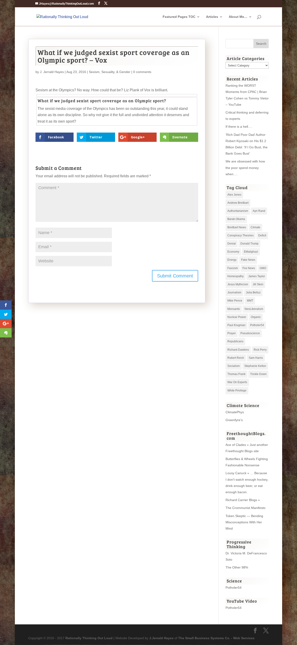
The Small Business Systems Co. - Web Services (216, 638)
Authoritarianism (237, 211)
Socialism (233, 366)
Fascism (232, 268)
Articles (212, 17)
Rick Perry (260, 349)
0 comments (142, 72)
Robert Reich (235, 357)
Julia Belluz (253, 292)
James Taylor (256, 276)
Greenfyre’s (234, 420)
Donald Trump (249, 243)
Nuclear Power (236, 317)
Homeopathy (235, 276)
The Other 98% (237, 567)
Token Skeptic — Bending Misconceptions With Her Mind (244, 522)
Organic (256, 317)
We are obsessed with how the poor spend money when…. (245, 167)
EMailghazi (251, 251)
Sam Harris (256, 357)
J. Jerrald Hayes (52, 72)
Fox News (248, 268)
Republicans (235, 341)
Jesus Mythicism (237, 284)
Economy (233, 251)
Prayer (231, 333)
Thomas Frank (236, 374)
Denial (231, 243)
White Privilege (236, 390)
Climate (255, 227)
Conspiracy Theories (240, 235)
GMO (263, 268)
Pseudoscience (250, 333)
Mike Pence (234, 300)
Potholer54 (257, 325)
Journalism (234, 292)
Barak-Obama (236, 219)
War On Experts (237, 382)
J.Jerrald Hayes (161, 638)
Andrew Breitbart (238, 202)
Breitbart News (236, 227)
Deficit (262, 235)
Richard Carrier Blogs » (243, 500)
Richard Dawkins (238, 349)
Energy (231, 259)
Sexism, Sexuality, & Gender (109, 72)
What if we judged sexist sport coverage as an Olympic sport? (102, 100)
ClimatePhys (235, 412)
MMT (250, 300)
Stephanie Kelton (255, 366)
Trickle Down (258, 374)
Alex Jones (234, 194)
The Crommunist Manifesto (245, 508)
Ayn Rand (259, 211)
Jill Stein (258, 284)
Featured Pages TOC (179, 17)
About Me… (238, 17)
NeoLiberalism (254, 309)
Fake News (248, 259)
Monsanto (233, 309)
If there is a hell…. (239, 126)
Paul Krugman (236, 325)
